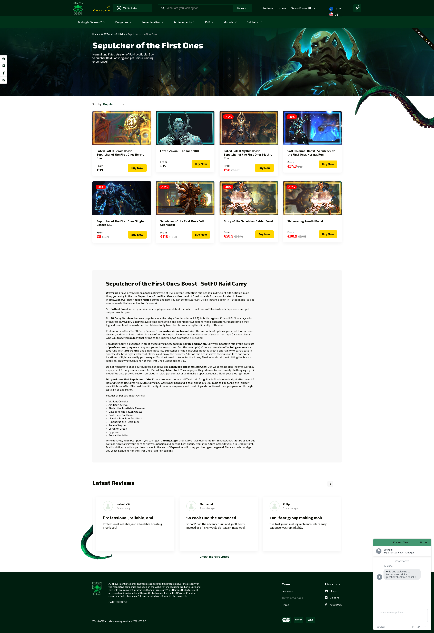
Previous (330, 484)
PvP (207, 22)
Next (339, 484)
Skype (333, 590)
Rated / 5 (423, 37)
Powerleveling (151, 22)
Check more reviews (214, 556)
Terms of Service (292, 598)
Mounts (228, 22)
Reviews (268, 8)
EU (336, 9)
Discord (334, 597)
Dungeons (121, 22)
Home (282, 8)
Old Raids (253, 22)
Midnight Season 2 (90, 22)
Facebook (336, 604)
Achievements (183, 22)
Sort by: (97, 104)
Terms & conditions (303, 8)
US (336, 14)
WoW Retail (107, 34)
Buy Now (137, 167)
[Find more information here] (402, 584)
